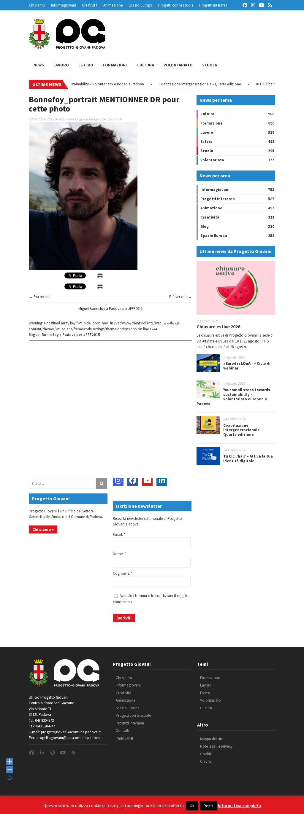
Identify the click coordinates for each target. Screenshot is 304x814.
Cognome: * (122, 573)
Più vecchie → (180, 296)
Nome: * (119, 553)
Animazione (113, 5)
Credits (205, 761)
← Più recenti (39, 296)
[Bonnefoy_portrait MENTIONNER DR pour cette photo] (83, 268)
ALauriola (66, 119)
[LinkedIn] (161, 480)
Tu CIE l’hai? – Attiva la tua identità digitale (248, 458)
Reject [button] (208, 805)
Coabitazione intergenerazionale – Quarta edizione (188, 84)
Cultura (145, 65)
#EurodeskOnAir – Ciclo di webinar (246, 366)
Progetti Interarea (213, 5)
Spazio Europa (140, 5)
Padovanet (124, 738)
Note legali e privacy (216, 746)
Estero (85, 65)
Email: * (119, 534)
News (39, 65)
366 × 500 (114, 119)
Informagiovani (63, 5)
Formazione (115, 65)
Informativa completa (239, 805)
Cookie (206, 753)
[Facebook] (132, 480)
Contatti (122, 730)
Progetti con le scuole (175, 5)
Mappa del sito (212, 738)
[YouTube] (147, 480)
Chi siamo (37, 5)
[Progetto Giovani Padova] (67, 46)
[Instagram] (118, 480)
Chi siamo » (43, 529)
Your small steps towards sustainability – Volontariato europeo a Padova (73, 84)
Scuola (209, 65)
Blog (204, 226)
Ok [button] (192, 805)
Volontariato (178, 65)
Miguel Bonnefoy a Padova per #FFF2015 (110, 308)
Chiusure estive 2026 (218, 326)
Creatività (89, 5)
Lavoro (61, 65)
